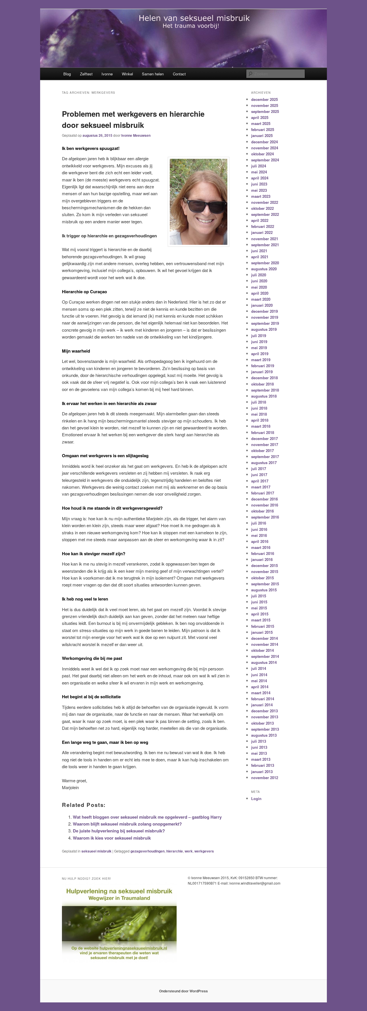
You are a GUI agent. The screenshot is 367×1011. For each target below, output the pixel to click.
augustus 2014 (264, 662)
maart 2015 (260, 620)
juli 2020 (258, 274)
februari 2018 (262, 432)
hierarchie (174, 851)
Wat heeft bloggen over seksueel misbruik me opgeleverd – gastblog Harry (147, 817)
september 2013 (265, 729)
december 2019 (264, 311)
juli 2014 (258, 668)
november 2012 (264, 777)
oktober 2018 (262, 384)
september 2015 (265, 583)
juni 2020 (259, 280)
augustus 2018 (264, 396)
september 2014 (265, 656)
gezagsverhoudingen (147, 851)
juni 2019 (259, 341)
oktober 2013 (262, 723)
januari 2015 (262, 632)
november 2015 (264, 571)
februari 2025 (262, 129)
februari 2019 (262, 365)
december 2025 (264, 99)
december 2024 (264, 141)
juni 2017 (259, 474)
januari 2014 (262, 704)
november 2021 (264, 238)
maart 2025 (260, 123)
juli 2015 (258, 596)
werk (189, 851)
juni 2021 (259, 250)
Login (256, 798)
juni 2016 (259, 529)
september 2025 (265, 111)
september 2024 (265, 160)
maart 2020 (260, 299)
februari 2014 (262, 698)
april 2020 (259, 293)
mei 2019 (259, 347)
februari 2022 (262, 226)
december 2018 (264, 377)
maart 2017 (260, 487)
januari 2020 (262, 305)
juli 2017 (258, 468)
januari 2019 (262, 371)
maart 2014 (260, 692)
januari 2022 (262, 232)
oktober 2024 (262, 154)
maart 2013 (260, 759)
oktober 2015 (262, 577)
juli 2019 (258, 335)
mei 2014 (259, 680)
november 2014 (264, 644)
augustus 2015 (264, 589)
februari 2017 (262, 493)
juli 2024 (258, 166)
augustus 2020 (264, 268)
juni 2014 (259, 674)
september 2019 (265, 323)
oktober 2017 (262, 450)
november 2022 (264, 202)
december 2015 (264, 565)
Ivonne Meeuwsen (136, 135)
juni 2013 (259, 747)
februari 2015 (262, 626)
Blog (67, 74)
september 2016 (265, 517)
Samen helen (153, 74)
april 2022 (259, 220)
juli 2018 (258, 402)
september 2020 (265, 262)
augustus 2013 (264, 735)
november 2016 (264, 505)
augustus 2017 (264, 462)
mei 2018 (259, 414)
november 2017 (264, 444)
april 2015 (259, 614)
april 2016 (259, 541)
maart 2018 (260, 426)
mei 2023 (259, 190)
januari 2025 (262, 135)
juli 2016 (258, 523)
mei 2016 (259, 535)
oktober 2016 (262, 511)
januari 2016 (262, 559)
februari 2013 (262, 765)
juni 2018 (259, 408)
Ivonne (107, 74)
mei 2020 (259, 287)
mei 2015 (259, 608)
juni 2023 (259, 184)
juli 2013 (258, 741)
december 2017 (264, 438)
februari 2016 (262, 553)
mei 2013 (259, 753)
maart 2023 (260, 196)
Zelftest (86, 74)
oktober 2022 (262, 208)
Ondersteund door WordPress (183, 991)
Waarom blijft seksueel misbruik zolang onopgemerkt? (127, 824)
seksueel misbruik (96, 851)
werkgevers (204, 851)
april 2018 (259, 420)
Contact (179, 74)
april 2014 (259, 686)
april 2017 (259, 481)
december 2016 (264, 499)
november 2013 (264, 716)
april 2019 (259, 353)
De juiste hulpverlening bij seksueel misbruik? (119, 831)
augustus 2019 (264, 329)
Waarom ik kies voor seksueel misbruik (112, 838)
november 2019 (264, 317)
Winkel (127, 74)
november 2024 (264, 147)
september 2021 (265, 244)
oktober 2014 (262, 650)
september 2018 (265, 390)
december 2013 (264, 710)
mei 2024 (259, 172)
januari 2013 (262, 771)
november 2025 (264, 105)
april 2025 (259, 117)
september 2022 (265, 214)
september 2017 (265, 456)
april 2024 (259, 178)
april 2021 (259, 256)
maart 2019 (260, 359)
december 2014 (264, 638)
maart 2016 (260, 547)
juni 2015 (259, 602)
